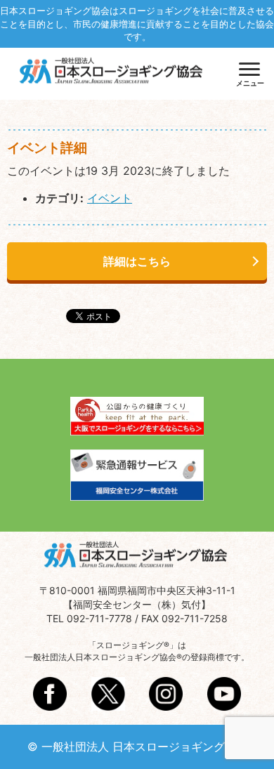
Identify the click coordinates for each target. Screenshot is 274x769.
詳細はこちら (137, 261)
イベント (109, 198)
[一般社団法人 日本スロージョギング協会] (112, 72)
